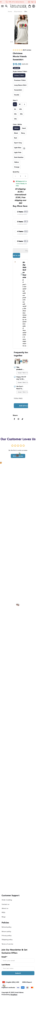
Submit (18, 973)
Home (10, 11)
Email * (4, 957)
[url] (10, 994)
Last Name (6, 964)
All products (18, 11)
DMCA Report (27, 982)
